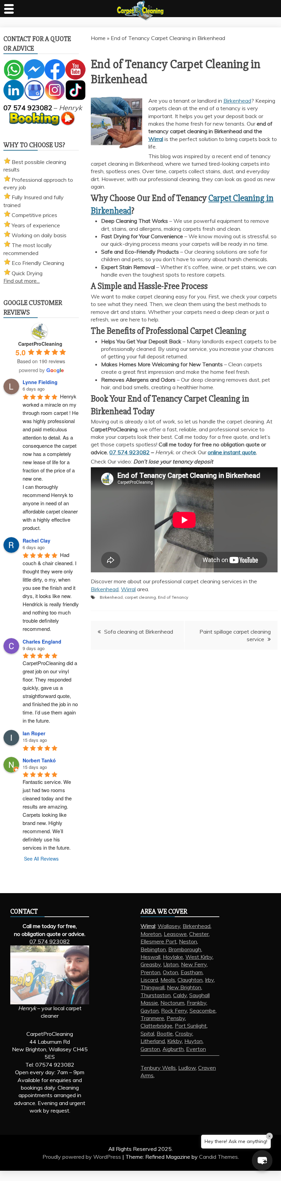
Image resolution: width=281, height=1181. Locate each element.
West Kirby (198, 956)
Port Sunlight (191, 1025)
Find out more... (21, 280)
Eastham (192, 972)
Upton (171, 964)
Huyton (193, 1041)
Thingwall (152, 987)
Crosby (183, 1033)
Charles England (42, 641)
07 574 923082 (129, 452)
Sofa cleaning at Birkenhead (138, 631)
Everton (196, 1048)
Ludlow (187, 1067)
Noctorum (172, 1002)
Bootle (165, 1033)
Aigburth (173, 1048)
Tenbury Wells (158, 1067)
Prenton (150, 972)
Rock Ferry (174, 1010)
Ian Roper (34, 733)
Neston (188, 941)
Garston (150, 1048)
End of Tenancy (173, 597)
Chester (199, 933)
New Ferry (194, 964)
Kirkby (174, 1041)
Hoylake (173, 956)
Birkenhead (237, 100)
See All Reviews (41, 858)
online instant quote (232, 452)
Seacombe (203, 1010)
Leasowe (175, 933)
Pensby (176, 1018)
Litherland (152, 1041)
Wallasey (169, 926)
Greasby (150, 964)
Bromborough (184, 949)
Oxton (170, 972)
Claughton (190, 979)
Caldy (180, 995)
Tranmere (152, 1018)
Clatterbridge (156, 1025)
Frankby (196, 1002)
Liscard (149, 979)
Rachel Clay (36, 540)
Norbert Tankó (39, 760)
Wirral (155, 139)
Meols (167, 979)
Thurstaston (155, 995)
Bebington (153, 949)
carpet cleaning (140, 597)
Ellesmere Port (158, 941)
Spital (147, 1033)
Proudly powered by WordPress (82, 1156)
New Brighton (184, 987)
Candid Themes (218, 1156)
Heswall (150, 956)
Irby (209, 979)
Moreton (150, 933)
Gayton (149, 1010)
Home (98, 38)
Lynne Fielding (40, 382)
